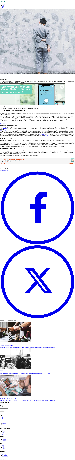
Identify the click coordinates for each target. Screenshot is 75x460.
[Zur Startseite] (2, 2)
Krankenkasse (4, 4)
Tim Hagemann (4, 128)
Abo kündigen (4, 446)
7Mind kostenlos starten (3, 123)
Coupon (3, 6)
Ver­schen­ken (4, 433)
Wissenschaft (4, 423)
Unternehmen (4, 430)
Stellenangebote (4, 440)
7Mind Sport (4, 454)
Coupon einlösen (4, 434)
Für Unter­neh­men (4, 455)
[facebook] (2, 416)
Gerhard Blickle (46, 135)
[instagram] (2, 415)
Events (3, 426)
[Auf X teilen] (37, 318)
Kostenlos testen (5, 7)
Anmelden (1, 7)
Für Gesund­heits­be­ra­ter (5, 456)
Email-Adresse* (2, 407)
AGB (3, 447)
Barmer (3, 432)
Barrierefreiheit (4, 441)
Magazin (3, 5)
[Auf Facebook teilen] (37, 244)
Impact (3, 438)
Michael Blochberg (41, 134)
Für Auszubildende (4, 457)
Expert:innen (4, 439)
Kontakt (3, 445)
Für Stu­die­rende (4, 453)
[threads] (2, 420)
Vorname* (1, 405)
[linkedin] (2, 417)
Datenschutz (3, 448)
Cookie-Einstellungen (5, 449)
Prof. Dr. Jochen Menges (3, 130)
